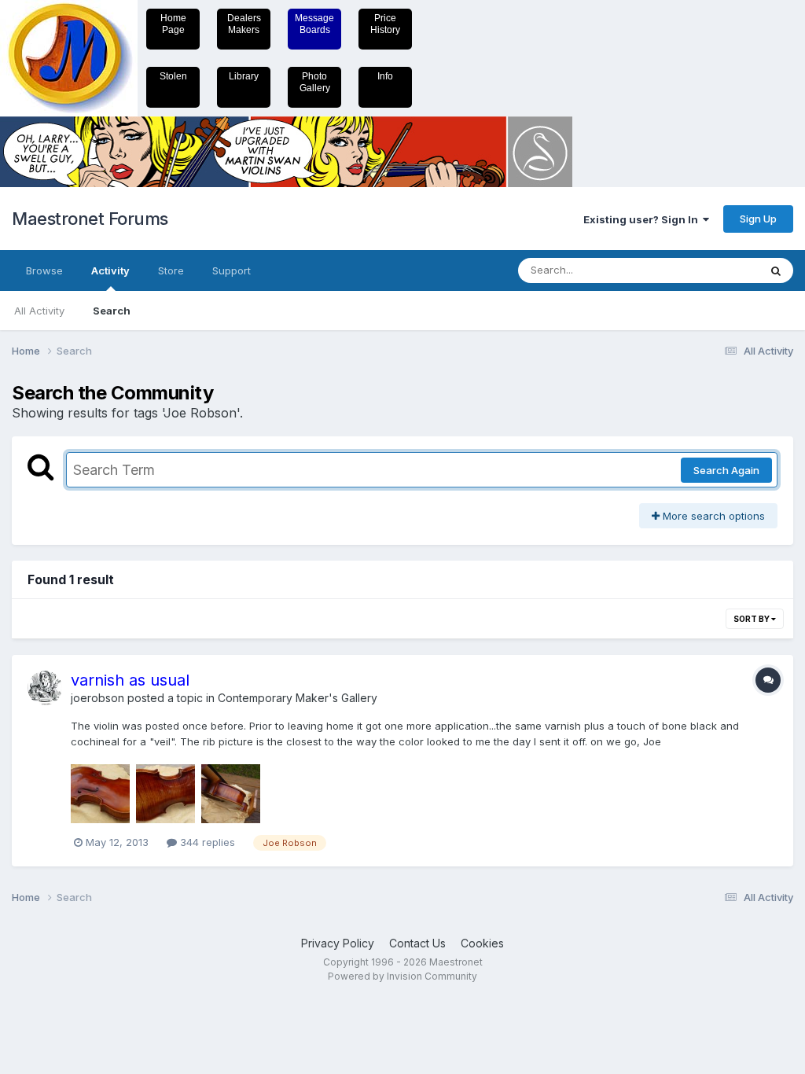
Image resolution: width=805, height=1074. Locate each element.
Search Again (726, 470)
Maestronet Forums (90, 218)
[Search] (776, 270)
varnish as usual (130, 680)
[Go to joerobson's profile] (45, 688)
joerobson (97, 697)
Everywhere (709, 270)
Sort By (752, 618)
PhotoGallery (315, 82)
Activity (110, 270)
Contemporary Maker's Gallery (297, 697)
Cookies (482, 943)
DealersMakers (244, 24)
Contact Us (417, 943)
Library (244, 76)
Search (111, 310)
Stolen (173, 76)
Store (171, 270)
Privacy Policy (337, 943)
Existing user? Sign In (643, 219)
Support (231, 270)
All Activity (39, 310)
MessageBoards (314, 24)
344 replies (206, 842)
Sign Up (758, 218)
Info (385, 76)
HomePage (173, 24)
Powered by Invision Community (402, 976)
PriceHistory (385, 24)
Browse (44, 270)
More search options (712, 515)
